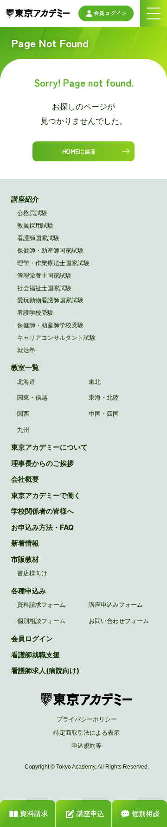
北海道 (26, 381)
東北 (95, 381)
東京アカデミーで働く (46, 495)
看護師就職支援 (35, 654)
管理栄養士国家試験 (44, 275)
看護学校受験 (35, 312)
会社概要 (25, 479)
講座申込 (90, 813)
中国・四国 (104, 413)
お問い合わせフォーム (119, 620)
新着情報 (25, 543)
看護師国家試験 (38, 238)
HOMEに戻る (79, 151)
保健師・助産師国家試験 (50, 250)
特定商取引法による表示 (86, 732)
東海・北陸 (104, 397)
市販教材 (25, 559)
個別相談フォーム (41, 620)
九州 (23, 429)
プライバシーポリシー (87, 719)
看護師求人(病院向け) (45, 670)
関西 (23, 413)
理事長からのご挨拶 (42, 463)
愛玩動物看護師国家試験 (50, 300)
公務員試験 (32, 212)
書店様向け (32, 573)
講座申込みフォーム (116, 604)
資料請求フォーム (41, 604)
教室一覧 (25, 367)
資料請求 (34, 813)
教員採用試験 (35, 225)
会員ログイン (110, 13)
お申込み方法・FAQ (42, 527)
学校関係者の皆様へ (42, 511)
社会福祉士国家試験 (44, 288)
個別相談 (146, 813)
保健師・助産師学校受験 (50, 325)
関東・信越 (32, 397)
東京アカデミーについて (49, 447)
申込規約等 (86, 745)
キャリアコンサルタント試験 (56, 337)
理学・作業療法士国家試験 (53, 263)
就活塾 (26, 350)
